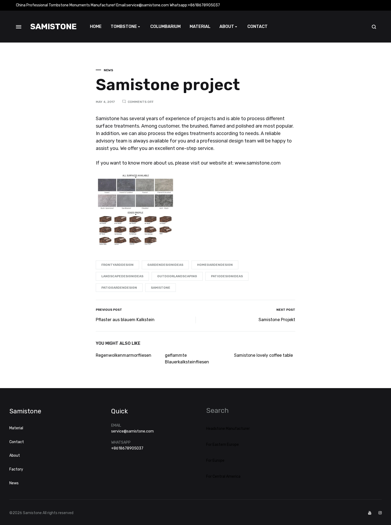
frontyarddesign (117, 265)
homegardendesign (215, 265)
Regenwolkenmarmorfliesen (123, 355)
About (226, 26)
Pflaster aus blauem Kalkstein (125, 319)
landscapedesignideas (122, 276)
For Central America (223, 476)
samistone (160, 287)
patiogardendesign (119, 287)
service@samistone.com (132, 431)
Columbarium (165, 26)
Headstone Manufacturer (228, 428)
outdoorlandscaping (177, 276)
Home (96, 26)
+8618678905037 (127, 448)
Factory (16, 469)
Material (200, 26)
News (108, 70)
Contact (257, 26)
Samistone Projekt (277, 319)
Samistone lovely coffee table (263, 355)
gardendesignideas (165, 265)
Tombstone (124, 26)
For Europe (215, 460)
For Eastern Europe (222, 444)
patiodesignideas (227, 276)
